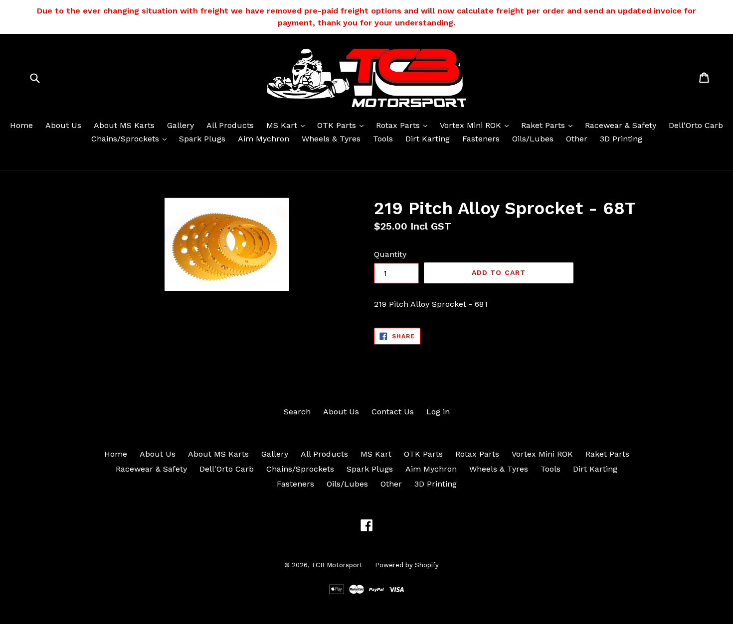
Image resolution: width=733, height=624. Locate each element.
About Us (63, 125)
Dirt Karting (427, 138)
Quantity (390, 254)
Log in (438, 411)
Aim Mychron (263, 138)
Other (576, 138)
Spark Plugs (202, 138)
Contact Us (392, 411)
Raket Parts (549, 125)
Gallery (180, 125)
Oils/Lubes (532, 138)
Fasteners (481, 138)
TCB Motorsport (337, 565)
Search (297, 411)
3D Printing (621, 138)
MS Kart (288, 125)
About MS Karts (124, 125)
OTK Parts (342, 125)
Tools (383, 138)
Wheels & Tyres (331, 138)
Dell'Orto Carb (696, 125)
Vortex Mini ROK (477, 125)
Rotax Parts (404, 125)
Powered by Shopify (407, 565)
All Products (230, 125)
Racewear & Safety (620, 125)
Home (21, 125)
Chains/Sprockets (131, 138)
